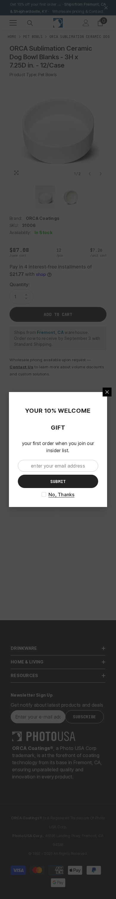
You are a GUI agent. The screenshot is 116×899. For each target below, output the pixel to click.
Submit (58, 481)
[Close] (107, 392)
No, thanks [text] (61, 495)
